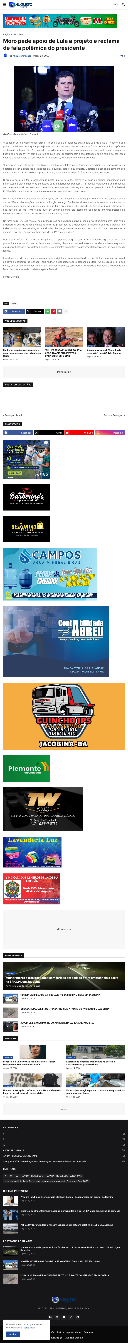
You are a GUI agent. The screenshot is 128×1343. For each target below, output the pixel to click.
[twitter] (57, 1317)
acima (64, 1109)
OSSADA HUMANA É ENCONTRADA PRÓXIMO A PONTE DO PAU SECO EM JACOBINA (64, 1009)
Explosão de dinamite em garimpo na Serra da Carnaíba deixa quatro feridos (90, 1063)
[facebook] (50, 1317)
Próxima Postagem (113, 415)
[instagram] (71, 1317)
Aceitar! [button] (13, 1334)
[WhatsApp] (47, 311)
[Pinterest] (53, 311)
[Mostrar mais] (66, 311)
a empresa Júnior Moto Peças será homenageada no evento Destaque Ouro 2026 (64, 1161)
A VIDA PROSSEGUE (64, 1150)
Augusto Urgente (74, 1337)
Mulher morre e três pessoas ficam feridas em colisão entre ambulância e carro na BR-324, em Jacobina (70, 1248)
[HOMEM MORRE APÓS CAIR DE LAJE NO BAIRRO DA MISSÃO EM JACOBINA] (10, 999)
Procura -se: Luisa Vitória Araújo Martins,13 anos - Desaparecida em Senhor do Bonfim (30, 1063)
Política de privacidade (69, 1332)
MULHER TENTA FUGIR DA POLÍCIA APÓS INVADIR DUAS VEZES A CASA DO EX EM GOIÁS (63, 353)
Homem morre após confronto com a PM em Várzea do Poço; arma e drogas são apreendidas (32, 1091)
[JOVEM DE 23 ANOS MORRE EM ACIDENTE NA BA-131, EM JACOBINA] (10, 1026)
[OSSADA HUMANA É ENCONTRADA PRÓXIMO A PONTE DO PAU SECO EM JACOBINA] (10, 1013)
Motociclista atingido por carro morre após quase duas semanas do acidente (95, 1091)
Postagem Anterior (14, 415)
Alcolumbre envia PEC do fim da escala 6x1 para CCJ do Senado (104, 351)
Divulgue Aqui (64, 371)
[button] (4, 4)
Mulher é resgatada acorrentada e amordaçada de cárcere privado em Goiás (22, 353)
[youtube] (64, 1317)
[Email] (59, 311)
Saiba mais (29, 1327)
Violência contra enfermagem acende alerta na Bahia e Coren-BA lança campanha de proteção (70, 1211)
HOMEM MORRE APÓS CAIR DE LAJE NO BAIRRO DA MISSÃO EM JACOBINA (60, 995)
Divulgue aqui (64, 929)
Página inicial (9, 34)
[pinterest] (77, 1317)
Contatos (88, 1332)
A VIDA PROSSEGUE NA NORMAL (64, 1155)
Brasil (21, 34)
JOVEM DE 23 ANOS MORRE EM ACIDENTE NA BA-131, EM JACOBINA (57, 1022)
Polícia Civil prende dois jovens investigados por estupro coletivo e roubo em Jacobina (66, 1225)
